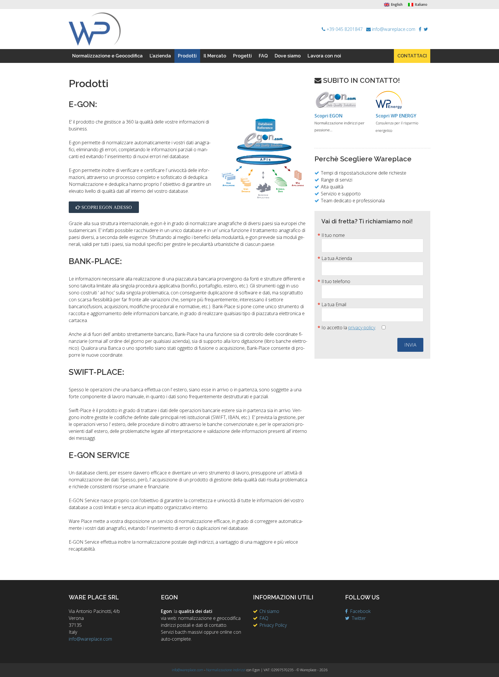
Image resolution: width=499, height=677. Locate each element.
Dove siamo (288, 56)
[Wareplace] (95, 28)
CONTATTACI (412, 56)
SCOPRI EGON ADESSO (106, 207)
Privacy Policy (273, 625)
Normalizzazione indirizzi (225, 669)
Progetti (242, 56)
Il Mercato (215, 56)
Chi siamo (269, 611)
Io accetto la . (349, 327)
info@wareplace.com (393, 29)
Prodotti (187, 56)
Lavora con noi (324, 56)
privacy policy (361, 327)
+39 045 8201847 (344, 29)
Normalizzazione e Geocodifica (107, 56)
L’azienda (160, 56)
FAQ (263, 56)
